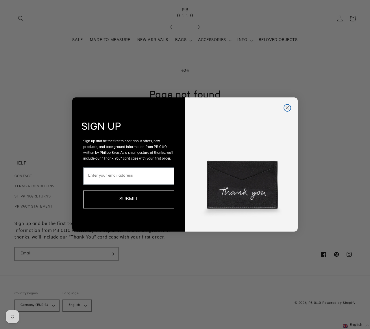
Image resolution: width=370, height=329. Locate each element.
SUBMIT (128, 199)
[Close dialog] (287, 107)
